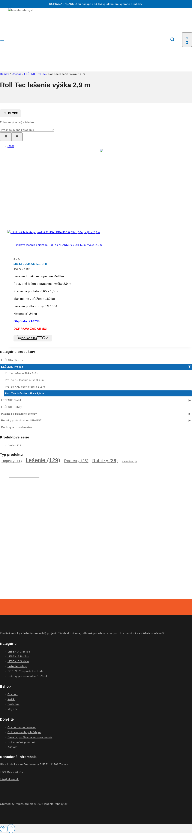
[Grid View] (5, 136)
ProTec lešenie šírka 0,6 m (22, 373)
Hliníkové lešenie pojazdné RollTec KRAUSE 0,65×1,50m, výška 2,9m (58, 244)
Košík (11, 699)
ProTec (14, 445)
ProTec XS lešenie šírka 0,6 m (24, 379)
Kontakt (12, 746)
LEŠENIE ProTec (12, 366)
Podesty (76, 461)
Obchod (13, 694)
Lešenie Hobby (17, 666)
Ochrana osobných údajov (24, 732)
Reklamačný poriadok (21, 742)
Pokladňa (14, 704)
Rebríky (105, 460)
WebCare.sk (24, 803)
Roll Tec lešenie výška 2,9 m (24, 393)
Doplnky (12, 461)
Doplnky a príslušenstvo (16, 427)
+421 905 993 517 (12, 771)
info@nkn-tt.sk (9, 779)
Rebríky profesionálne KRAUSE (21, 420)
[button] (33, 338)
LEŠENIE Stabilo (11, 400)
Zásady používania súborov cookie (30, 737)
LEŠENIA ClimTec (12, 360)
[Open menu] (2, 39)
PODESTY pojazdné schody (19, 413)
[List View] (16, 136)
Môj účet (13, 708)
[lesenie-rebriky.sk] (23, 39)
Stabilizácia (129, 461)
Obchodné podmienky (22, 727)
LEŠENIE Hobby (11, 406)
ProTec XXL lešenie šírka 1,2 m (25, 386)
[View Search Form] (172, 39)
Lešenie (43, 460)
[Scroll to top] (3, 829)
